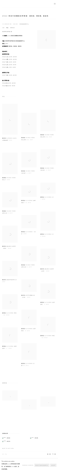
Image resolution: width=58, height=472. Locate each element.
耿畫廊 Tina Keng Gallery (4, 3)
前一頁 (49, 454)
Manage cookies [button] (28, 465)
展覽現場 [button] (12, 27)
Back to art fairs (8, 448)
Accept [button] (53, 465)
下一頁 (54, 454)
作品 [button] (7, 27)
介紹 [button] (3, 27)
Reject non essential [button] (41, 465)
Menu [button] (54, 4)
